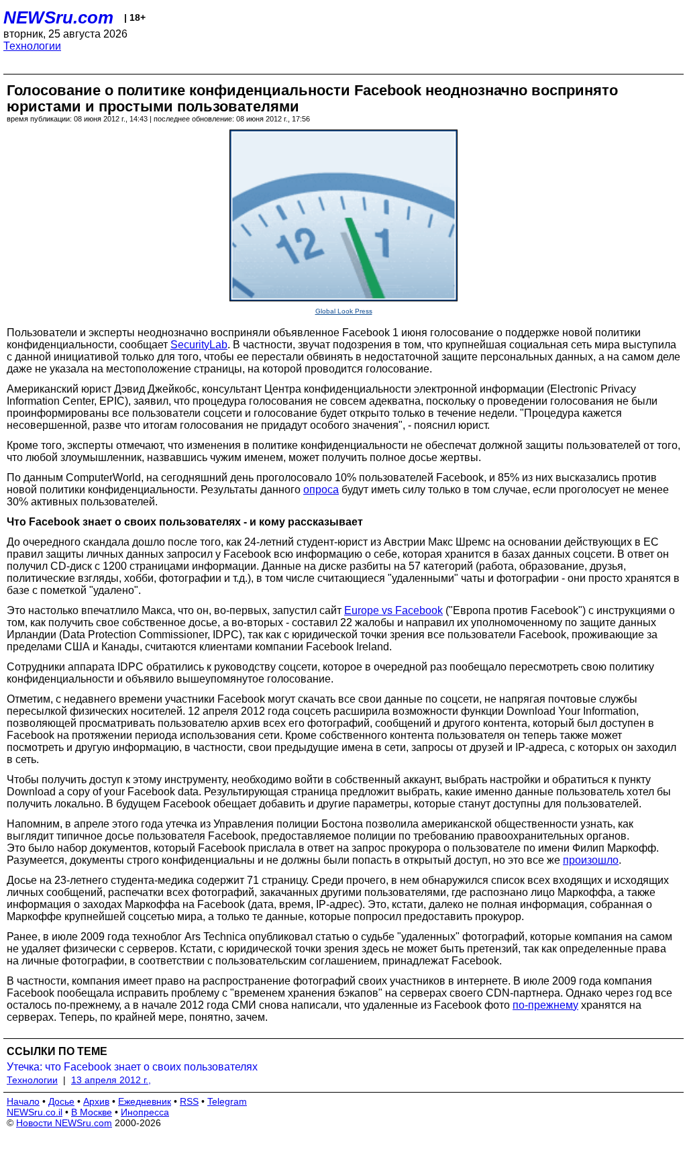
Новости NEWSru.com (64, 1122)
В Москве (91, 1112)
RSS (189, 1101)
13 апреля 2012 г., (111, 1080)
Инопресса (145, 1112)
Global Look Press (343, 311)
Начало (23, 1101)
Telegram (227, 1101)
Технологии (32, 46)
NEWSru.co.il (34, 1112)
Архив (96, 1101)
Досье (61, 1101)
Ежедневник (144, 1101)
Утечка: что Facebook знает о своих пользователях (132, 1066)
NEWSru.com (58, 17)
